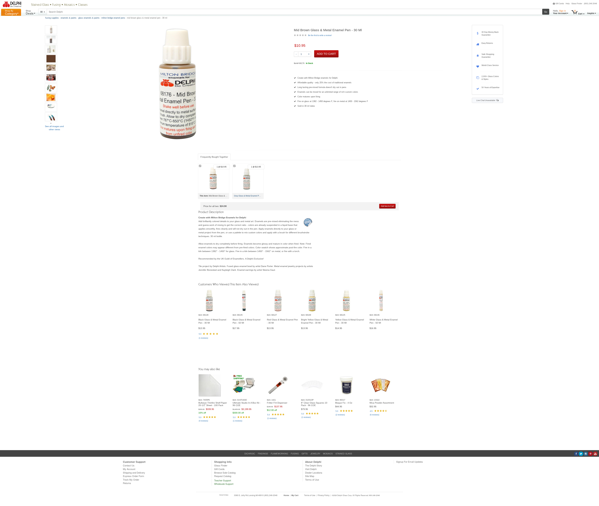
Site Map (309, 476)
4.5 (371, 411)
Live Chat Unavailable (486, 100)
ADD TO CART (326, 53)
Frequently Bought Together (214, 157)
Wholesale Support (223, 483)
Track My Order (131, 479)
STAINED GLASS (344, 453)
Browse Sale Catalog (225, 472)
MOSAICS (328, 453)
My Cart (294, 495)
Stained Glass (40, 5)
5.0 (200, 334)
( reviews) (203, 338)
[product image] (213, 300)
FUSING (295, 453)
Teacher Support (222, 480)
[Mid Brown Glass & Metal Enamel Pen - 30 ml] (51, 29)
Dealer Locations (313, 472)
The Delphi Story (313, 465)
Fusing (56, 5)
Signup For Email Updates (409, 461)
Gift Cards (559, 3)
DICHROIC (249, 453)
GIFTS (305, 453)
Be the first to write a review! (320, 35)
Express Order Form (133, 476)
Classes (83, 5)
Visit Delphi (311, 469)
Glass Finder (576, 3)
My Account (129, 469)
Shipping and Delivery (134, 472)
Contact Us (128, 465)
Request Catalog (222, 476)
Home (286, 495)
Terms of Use (312, 479)
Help (568, 3)
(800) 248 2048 (590, 3)
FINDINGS (263, 453)
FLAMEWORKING (279, 453)
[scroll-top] (594, 497)
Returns (127, 483)
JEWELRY (315, 453)
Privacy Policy (323, 495)
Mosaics (69, 5)
